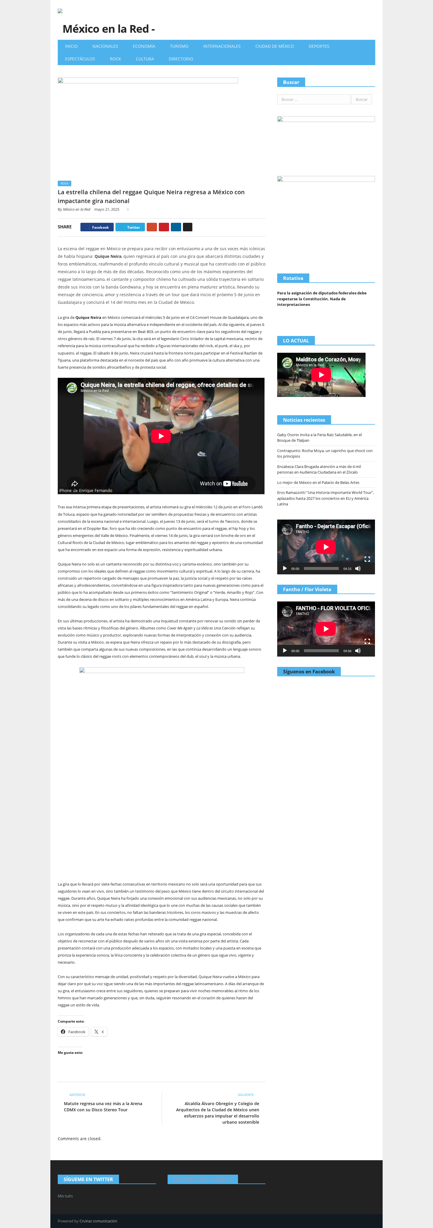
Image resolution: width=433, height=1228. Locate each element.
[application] (326, 547)
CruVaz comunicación (98, 1221)
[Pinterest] (164, 227)
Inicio (71, 46)
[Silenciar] (358, 568)
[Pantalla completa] (367, 559)
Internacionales (222, 46)
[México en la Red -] (106, 19)
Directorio (181, 59)
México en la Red (76, 209)
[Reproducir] (285, 568)
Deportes (319, 46)
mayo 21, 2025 (106, 209)
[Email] (187, 227)
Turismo (179, 46)
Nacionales (105, 46)
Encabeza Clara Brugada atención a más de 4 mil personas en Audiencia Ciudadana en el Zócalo (319, 469)
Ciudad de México (274, 46)
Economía (144, 46)
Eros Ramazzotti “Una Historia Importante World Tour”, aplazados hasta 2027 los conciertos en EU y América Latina (325, 498)
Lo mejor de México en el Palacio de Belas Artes (318, 482)
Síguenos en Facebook (309, 671)
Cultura (145, 59)
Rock (115, 59)
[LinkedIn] (176, 227)
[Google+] (152, 227)
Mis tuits (65, 1196)
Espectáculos (80, 59)
